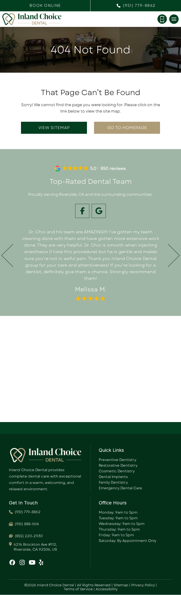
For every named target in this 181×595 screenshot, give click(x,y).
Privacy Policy (143, 585)
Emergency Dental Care (120, 488)
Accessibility (107, 589)
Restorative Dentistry (118, 465)
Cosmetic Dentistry (117, 471)
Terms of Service (78, 589)
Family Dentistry (113, 482)
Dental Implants (113, 476)
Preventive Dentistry (117, 459)
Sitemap (121, 585)
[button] (45, 5)
